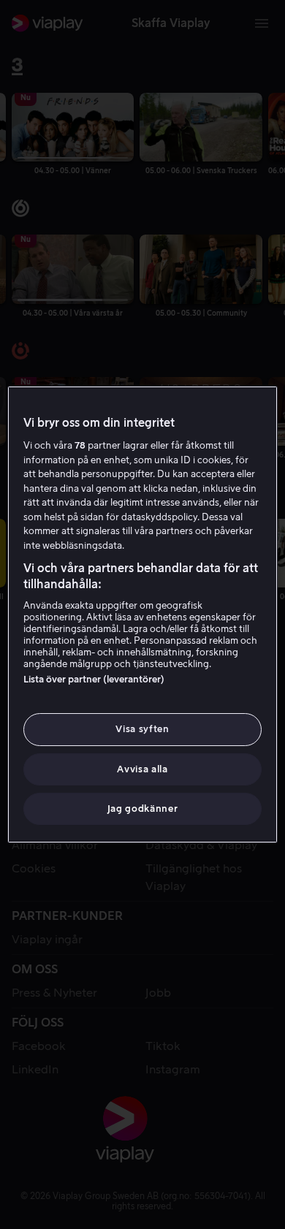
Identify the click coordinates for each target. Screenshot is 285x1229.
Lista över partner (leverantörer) (93, 679)
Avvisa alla (142, 769)
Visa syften (142, 729)
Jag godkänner (142, 808)
